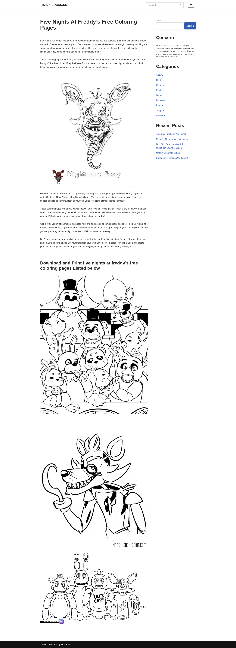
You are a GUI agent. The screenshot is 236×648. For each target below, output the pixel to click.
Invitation (160, 100)
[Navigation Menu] (191, 5)
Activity (159, 75)
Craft (158, 90)
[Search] (181, 5)
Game (159, 95)
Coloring (160, 85)
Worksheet (161, 115)
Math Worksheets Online (168, 153)
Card (158, 80)
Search (159, 20)
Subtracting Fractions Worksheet (172, 158)
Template (160, 110)
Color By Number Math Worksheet (172, 139)
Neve (44, 644)
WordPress (66, 644)
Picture (159, 105)
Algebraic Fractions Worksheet (171, 134)
